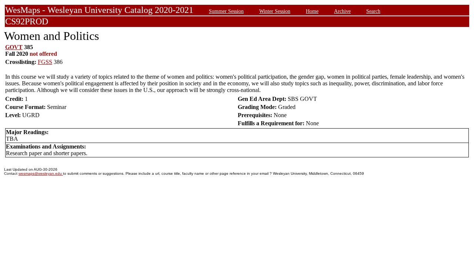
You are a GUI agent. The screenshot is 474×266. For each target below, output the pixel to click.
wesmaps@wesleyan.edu (41, 173)
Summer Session (226, 11)
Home (312, 11)
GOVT (14, 47)
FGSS (45, 62)
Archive (342, 11)
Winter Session (274, 11)
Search (373, 11)
